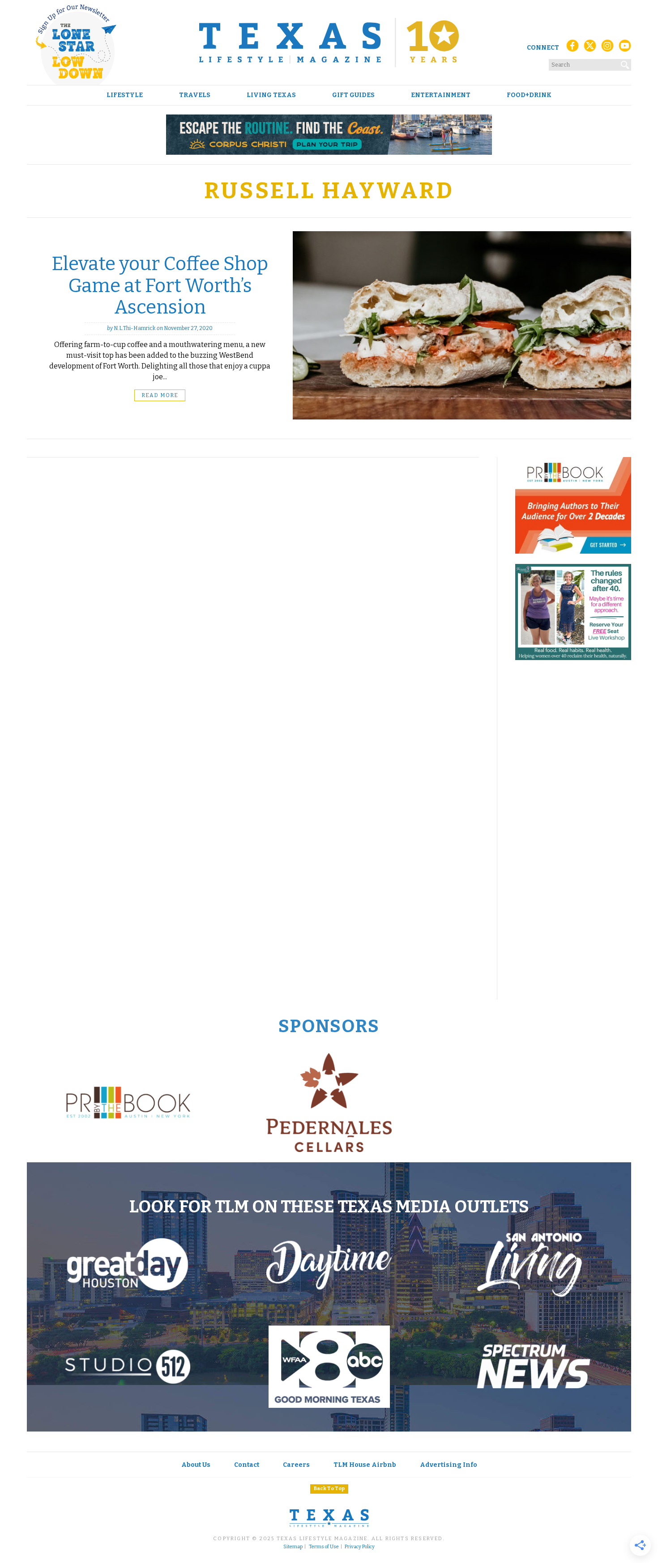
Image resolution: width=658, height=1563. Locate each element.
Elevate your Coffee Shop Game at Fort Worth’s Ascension (159, 285)
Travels (194, 95)
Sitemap (293, 1547)
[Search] (625, 63)
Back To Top (329, 1488)
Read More (160, 395)
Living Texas (271, 95)
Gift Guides (353, 95)
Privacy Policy (360, 1547)
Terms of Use (324, 1547)
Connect (543, 47)
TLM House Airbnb (364, 1465)
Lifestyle (125, 95)
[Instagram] (607, 48)
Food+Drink (529, 95)
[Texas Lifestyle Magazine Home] (329, 42)
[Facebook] (572, 48)
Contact (246, 1465)
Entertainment (440, 95)
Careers (296, 1465)
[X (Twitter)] (590, 48)
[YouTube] (625, 48)
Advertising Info (448, 1465)
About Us (195, 1465)
